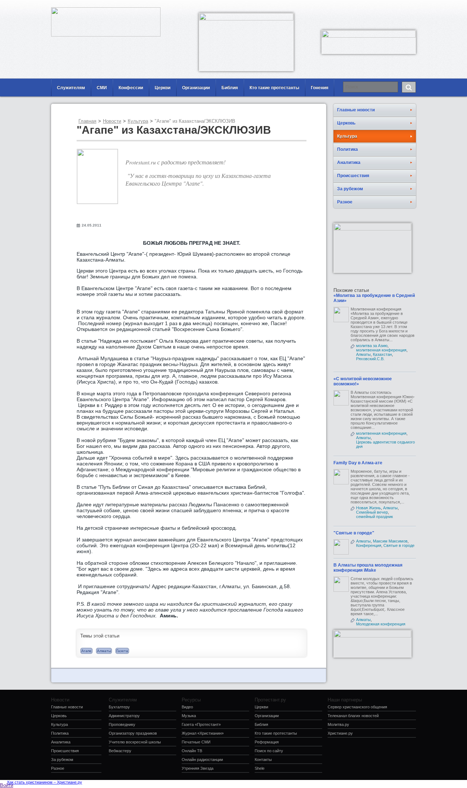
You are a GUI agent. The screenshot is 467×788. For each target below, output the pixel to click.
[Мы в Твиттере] (410, 5)
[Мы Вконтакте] (399, 5)
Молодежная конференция (380, 624)
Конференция (368, 545)
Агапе (86, 651)
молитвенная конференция (381, 350)
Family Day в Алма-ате (357, 462)
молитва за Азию (371, 345)
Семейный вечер (372, 512)
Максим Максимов (390, 541)
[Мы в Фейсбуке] (388, 5)
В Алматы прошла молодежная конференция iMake (367, 568)
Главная (87, 121)
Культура (138, 121)
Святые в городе (398, 545)
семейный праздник (374, 516)
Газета (122, 651)
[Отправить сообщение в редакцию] (377, 5)
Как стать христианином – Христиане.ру (44, 782)
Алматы (104, 651)
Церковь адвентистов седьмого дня (385, 444)
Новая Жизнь (368, 508)
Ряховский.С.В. (370, 359)
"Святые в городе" (353, 533)
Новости (112, 121)
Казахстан (382, 354)
